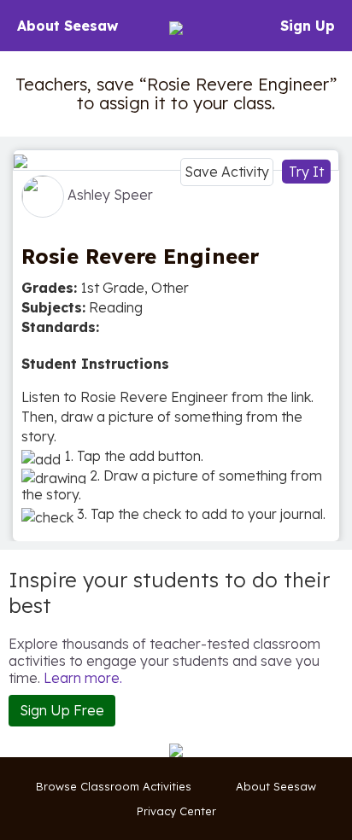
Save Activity (227, 171)
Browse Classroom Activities (113, 786)
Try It (306, 171)
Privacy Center (176, 811)
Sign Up (307, 25)
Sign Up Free (62, 710)
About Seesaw (67, 25)
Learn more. (83, 677)
